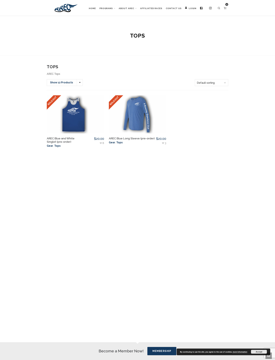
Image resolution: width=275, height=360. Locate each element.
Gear (50, 145)
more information (240, 352)
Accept (259, 351)
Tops (57, 145)
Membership (161, 351)
